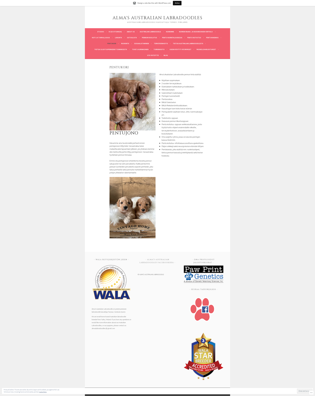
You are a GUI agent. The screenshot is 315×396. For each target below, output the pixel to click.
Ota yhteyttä (153, 55)
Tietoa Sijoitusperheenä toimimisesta (110, 49)
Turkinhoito (159, 49)
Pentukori (111, 43)
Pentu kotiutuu (194, 37)
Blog (166, 55)
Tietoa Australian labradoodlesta (188, 43)
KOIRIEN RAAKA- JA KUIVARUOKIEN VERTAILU (196, 32)
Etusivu (100, 32)
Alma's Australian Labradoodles (157, 18)
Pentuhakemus (212, 37)
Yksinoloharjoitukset (206, 49)
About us (131, 32)
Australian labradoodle (150, 32)
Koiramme (170, 32)
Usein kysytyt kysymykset (180, 49)
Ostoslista (132, 37)
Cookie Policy (43, 392)
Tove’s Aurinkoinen (140, 49)
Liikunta (118, 37)
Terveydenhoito (161, 43)
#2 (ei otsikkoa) (115, 32)
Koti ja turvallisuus (101, 37)
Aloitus (177, 3)
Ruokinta (125, 43)
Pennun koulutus (149, 37)
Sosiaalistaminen (141, 43)
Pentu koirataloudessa (172, 37)
